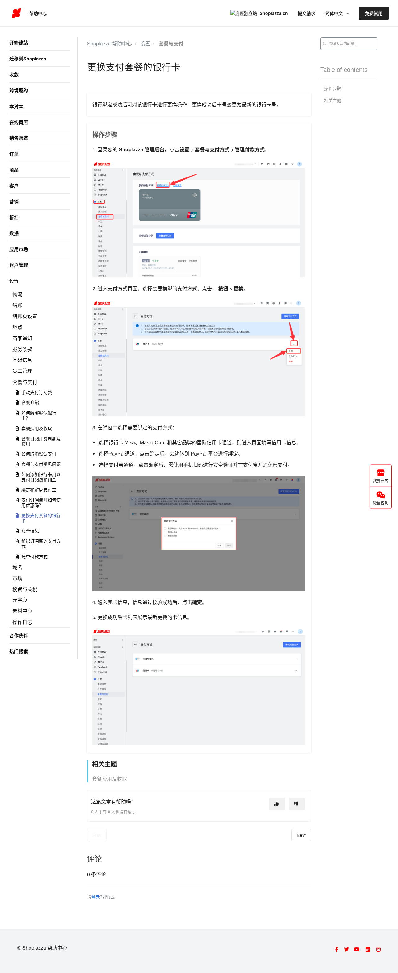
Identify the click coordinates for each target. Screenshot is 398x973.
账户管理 (18, 265)
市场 (17, 578)
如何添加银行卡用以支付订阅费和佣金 (41, 477)
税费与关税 (24, 589)
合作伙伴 (18, 635)
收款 (14, 74)
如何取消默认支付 (38, 454)
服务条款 (22, 348)
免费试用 (373, 13)
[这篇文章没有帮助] (297, 804)
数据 (14, 233)
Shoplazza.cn (274, 13)
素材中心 (22, 610)
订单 (14, 153)
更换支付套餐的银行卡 (41, 518)
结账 (17, 305)
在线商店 (18, 122)
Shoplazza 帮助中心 (109, 43)
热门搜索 (18, 651)
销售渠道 (18, 138)
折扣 (14, 217)
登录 (95, 896)
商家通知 (22, 338)
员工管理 (22, 370)
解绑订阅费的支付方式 (41, 543)
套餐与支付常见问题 (41, 464)
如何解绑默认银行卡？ (38, 415)
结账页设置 (24, 315)
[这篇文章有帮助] (277, 804)
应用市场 (18, 249)
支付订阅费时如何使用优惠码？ (41, 502)
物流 (17, 294)
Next (301, 835)
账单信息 (30, 530)
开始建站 (18, 42)
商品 (14, 169)
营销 (14, 201)
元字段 (19, 599)
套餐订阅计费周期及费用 (41, 441)
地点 (17, 327)
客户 (14, 185)
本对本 (16, 106)
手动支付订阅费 (36, 392)
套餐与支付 (24, 381)
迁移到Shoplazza (27, 58)
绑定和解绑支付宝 (38, 489)
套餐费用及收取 (36, 428)
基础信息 (22, 359)
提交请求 (306, 13)
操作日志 (22, 622)
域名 (17, 567)
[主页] (16, 13)
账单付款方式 (34, 556)
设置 (14, 280)
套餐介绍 (30, 402)
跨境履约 (18, 90)
